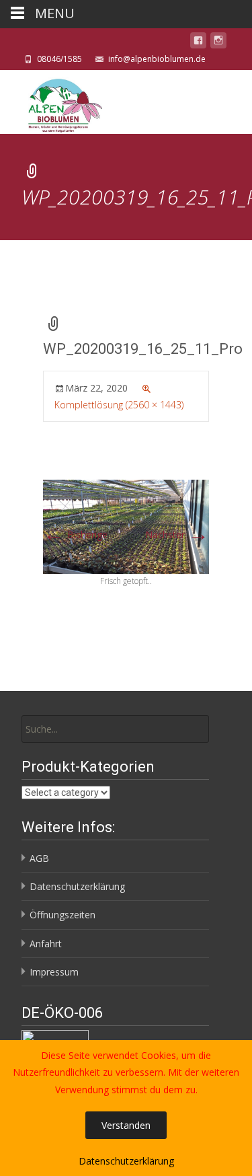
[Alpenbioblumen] (51, 102)
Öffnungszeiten (62, 914)
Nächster (177, 534)
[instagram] (218, 42)
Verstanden (126, 1125)
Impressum (54, 971)
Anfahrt (46, 943)
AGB (39, 858)
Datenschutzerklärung (77, 886)
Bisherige (75, 534)
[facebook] (198, 42)
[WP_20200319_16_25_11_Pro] (126, 525)
